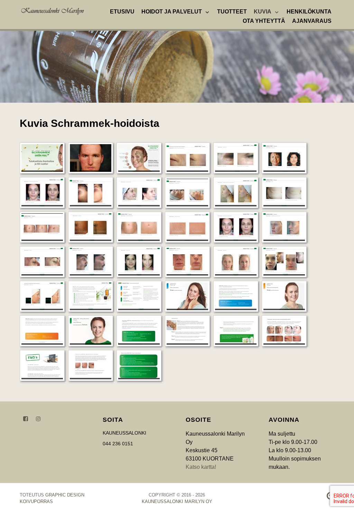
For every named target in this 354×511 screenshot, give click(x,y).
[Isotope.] (52, 10)
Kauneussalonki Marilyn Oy (177, 501)
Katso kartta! (201, 467)
